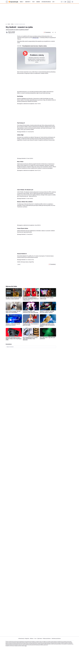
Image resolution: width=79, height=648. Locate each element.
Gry (53, 1)
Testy (33, 1)
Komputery (27, 1)
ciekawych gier (35, 37)
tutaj (25, 645)
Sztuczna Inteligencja (46, 1)
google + (19, 264)
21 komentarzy (48, 32)
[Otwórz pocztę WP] (62, 2)
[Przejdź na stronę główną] (7, 2)
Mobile (21, 1)
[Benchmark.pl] (14, 2)
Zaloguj (69, 1)
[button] (64, 1)
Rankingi (38, 1)
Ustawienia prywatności (56, 638)
